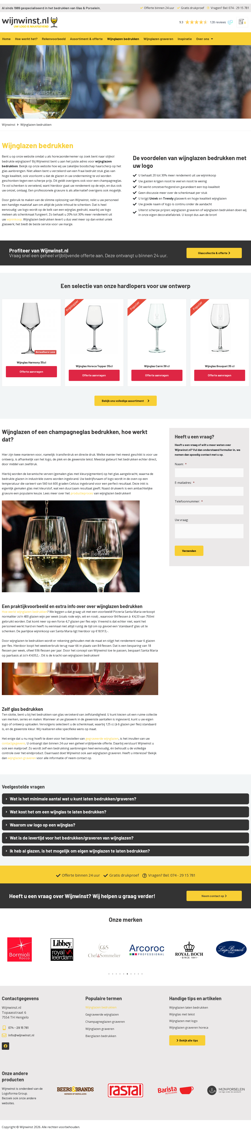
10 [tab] (142, 974)
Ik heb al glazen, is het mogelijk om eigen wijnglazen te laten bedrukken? (80, 850)
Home (6, 39)
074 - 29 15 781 (18, 1028)
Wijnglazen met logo (183, 1021)
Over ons (202, 39)
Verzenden (189, 550)
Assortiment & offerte (86, 39)
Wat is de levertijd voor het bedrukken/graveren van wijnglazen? (72, 837)
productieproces (82, 493)
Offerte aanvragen (31, 371)
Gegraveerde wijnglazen (102, 1014)
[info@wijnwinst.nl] (4, 1035)
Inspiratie (185, 39)
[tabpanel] (62, 949)
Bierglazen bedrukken (100, 1036)
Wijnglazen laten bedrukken (188, 1007)
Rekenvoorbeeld (54, 39)
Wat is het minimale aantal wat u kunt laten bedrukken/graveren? (73, 798)
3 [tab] (116, 974)
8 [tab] (135, 974)
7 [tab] (131, 974)
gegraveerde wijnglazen (102, 739)
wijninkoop (14, 219)
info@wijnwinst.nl (21, 1035)
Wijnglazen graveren (158, 39)
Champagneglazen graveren (105, 1022)
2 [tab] (112, 974)
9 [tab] (138, 974)
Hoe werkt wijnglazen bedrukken (24, 612)
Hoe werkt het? (26, 39)
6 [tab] (127, 974)
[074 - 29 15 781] (4, 1028)
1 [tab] (109, 974)
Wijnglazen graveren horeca (188, 1028)
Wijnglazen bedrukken (123, 39)
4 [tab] (120, 974)
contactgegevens (13, 743)
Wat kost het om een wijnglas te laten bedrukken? (58, 811)
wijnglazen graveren (22, 758)
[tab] (125, 798)
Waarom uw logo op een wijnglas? (42, 824)
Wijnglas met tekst (182, 1014)
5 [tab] (124, 974)
